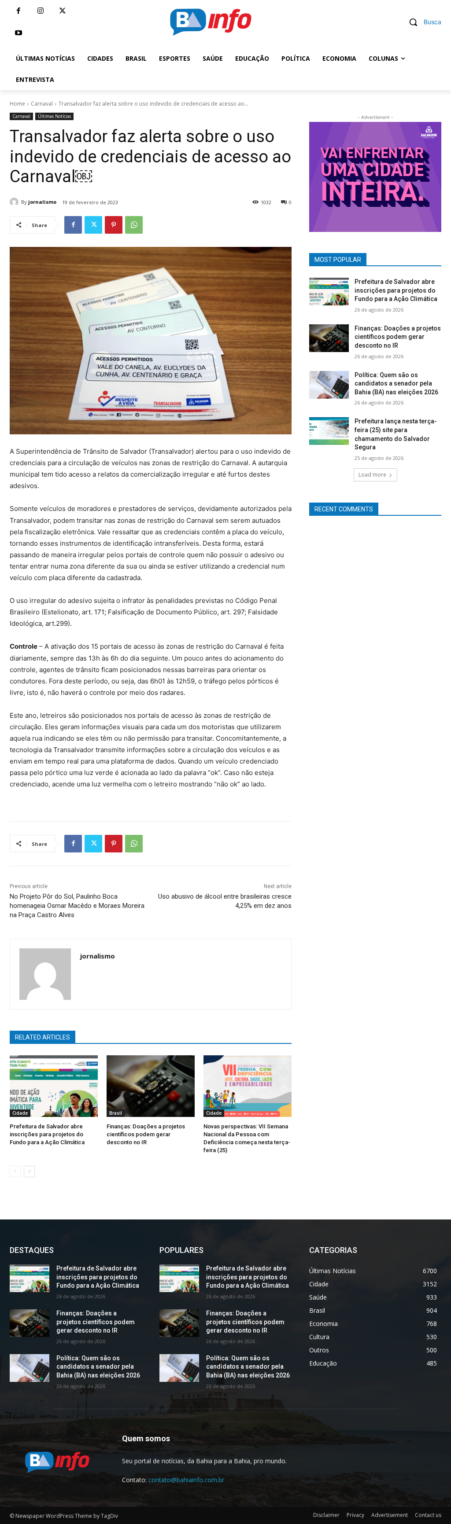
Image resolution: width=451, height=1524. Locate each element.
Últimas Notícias (54, 116)
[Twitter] (62, 11)
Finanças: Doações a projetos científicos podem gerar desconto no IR (146, 1134)
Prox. (293, 174)
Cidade (20, 1113)
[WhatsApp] (134, 225)
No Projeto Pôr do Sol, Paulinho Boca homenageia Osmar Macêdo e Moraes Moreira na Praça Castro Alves (77, 905)
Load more (372, 474)
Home (17, 103)
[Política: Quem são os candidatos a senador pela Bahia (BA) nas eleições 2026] (329, 385)
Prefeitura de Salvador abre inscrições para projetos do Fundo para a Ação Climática (47, 1134)
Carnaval (42, 103)
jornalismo (42, 201)
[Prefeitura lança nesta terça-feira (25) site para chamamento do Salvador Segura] (329, 431)
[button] (422, 22)
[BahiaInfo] (210, 22)
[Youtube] (18, 33)
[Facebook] (18, 11)
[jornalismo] (15, 202)
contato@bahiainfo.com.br (186, 1480)
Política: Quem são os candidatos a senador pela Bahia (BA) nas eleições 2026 (396, 383)
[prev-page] (15, 1171)
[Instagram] (40, 11)
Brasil (115, 1113)
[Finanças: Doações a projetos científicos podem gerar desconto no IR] (151, 1086)
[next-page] (29, 1171)
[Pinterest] (113, 225)
